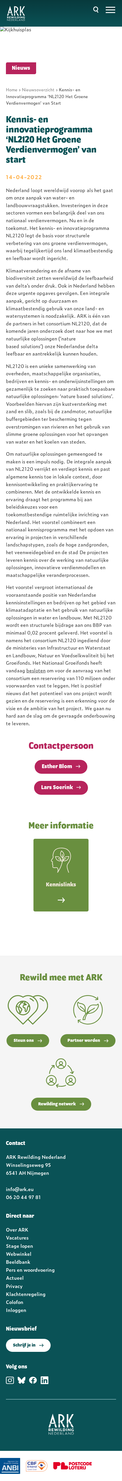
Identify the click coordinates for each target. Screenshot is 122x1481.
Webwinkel (18, 1253)
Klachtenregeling (26, 1293)
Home (11, 89)
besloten (36, 670)
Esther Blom (57, 767)
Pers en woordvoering (30, 1269)
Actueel (15, 1277)
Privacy (14, 1285)
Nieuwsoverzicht (38, 89)
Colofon (14, 1301)
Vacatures (17, 1237)
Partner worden (84, 1040)
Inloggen (16, 1309)
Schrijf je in (24, 1345)
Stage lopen (19, 1245)
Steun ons (24, 1040)
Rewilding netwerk (57, 1104)
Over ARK (17, 1229)
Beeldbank (18, 1261)
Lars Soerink (57, 788)
